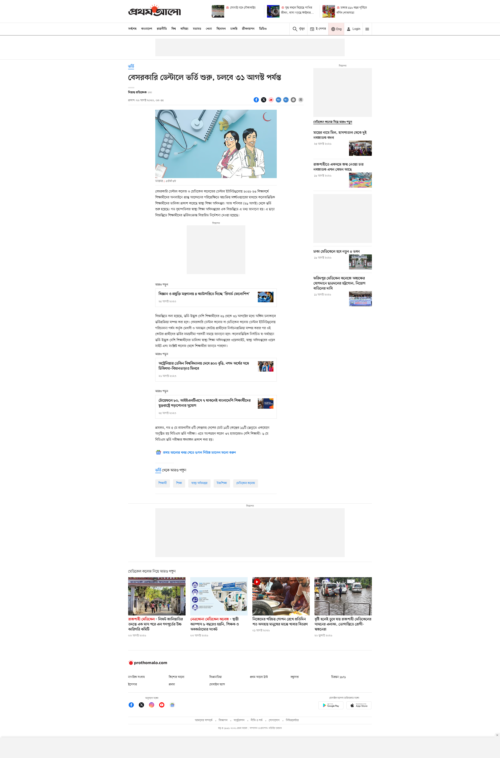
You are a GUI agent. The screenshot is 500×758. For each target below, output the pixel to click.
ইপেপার (132, 684)
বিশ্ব (173, 29)
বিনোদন (221, 29)
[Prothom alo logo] (147, 664)
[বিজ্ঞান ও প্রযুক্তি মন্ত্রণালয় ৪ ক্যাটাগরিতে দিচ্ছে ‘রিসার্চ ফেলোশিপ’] (265, 297)
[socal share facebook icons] (257, 102)
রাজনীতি (162, 29)
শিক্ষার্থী (162, 483)
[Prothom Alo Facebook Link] (133, 705)
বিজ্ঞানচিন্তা (215, 677)
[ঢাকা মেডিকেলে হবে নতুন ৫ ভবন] (360, 262)
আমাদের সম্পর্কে (203, 720)
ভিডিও (263, 29)
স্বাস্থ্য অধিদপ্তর (199, 483)
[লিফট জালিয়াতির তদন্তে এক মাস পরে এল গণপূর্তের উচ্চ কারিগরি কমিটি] (157, 596)
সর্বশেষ (132, 29)
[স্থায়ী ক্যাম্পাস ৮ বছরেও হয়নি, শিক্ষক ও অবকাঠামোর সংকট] (219, 596)
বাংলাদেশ (146, 29)
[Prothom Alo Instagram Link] (153, 705)
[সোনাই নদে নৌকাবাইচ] (218, 11)
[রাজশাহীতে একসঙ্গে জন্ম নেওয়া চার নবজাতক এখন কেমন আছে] (360, 180)
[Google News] (172, 705)
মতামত (197, 29)
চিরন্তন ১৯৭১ (338, 677)
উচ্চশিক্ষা (222, 483)
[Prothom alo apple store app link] (359, 706)
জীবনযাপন (248, 29)
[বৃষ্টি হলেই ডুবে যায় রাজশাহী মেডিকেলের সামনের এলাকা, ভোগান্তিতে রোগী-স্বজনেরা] (343, 596)
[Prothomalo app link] (331, 706)
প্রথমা (172, 684)
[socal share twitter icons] (264, 102)
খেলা (209, 29)
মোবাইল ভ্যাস (217, 684)
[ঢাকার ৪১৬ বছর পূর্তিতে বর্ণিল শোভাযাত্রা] (328, 11)
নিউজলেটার (292, 720)
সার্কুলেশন (239, 720)
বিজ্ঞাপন (223, 720)
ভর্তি (131, 66)
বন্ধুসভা (295, 677)
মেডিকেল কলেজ (245, 483)
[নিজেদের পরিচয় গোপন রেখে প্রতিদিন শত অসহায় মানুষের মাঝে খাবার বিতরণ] (281, 596)
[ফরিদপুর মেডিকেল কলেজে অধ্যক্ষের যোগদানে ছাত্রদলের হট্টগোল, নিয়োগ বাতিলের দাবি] (360, 298)
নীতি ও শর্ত (256, 720)
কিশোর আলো (176, 677)
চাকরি (233, 29)
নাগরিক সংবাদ (136, 677)
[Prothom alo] (154, 11)
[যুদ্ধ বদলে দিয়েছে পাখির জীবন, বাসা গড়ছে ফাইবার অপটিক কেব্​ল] (273, 11)
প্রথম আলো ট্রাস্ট (259, 677)
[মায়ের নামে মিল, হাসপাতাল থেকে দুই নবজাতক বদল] (360, 148)
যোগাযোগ (274, 720)
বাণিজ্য (184, 29)
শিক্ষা (179, 483)
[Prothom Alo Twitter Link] (143, 705)
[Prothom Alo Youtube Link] (164, 705)
